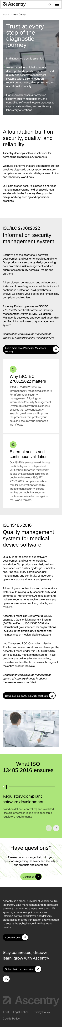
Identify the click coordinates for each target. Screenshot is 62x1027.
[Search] (49, 4)
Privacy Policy (41, 1012)
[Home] (14, 4)
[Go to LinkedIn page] (6, 979)
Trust (6, 1012)
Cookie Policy (11, 1018)
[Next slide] (56, 828)
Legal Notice (20, 1012)
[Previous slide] (49, 828)
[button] (57, 4)
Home (6, 14)
